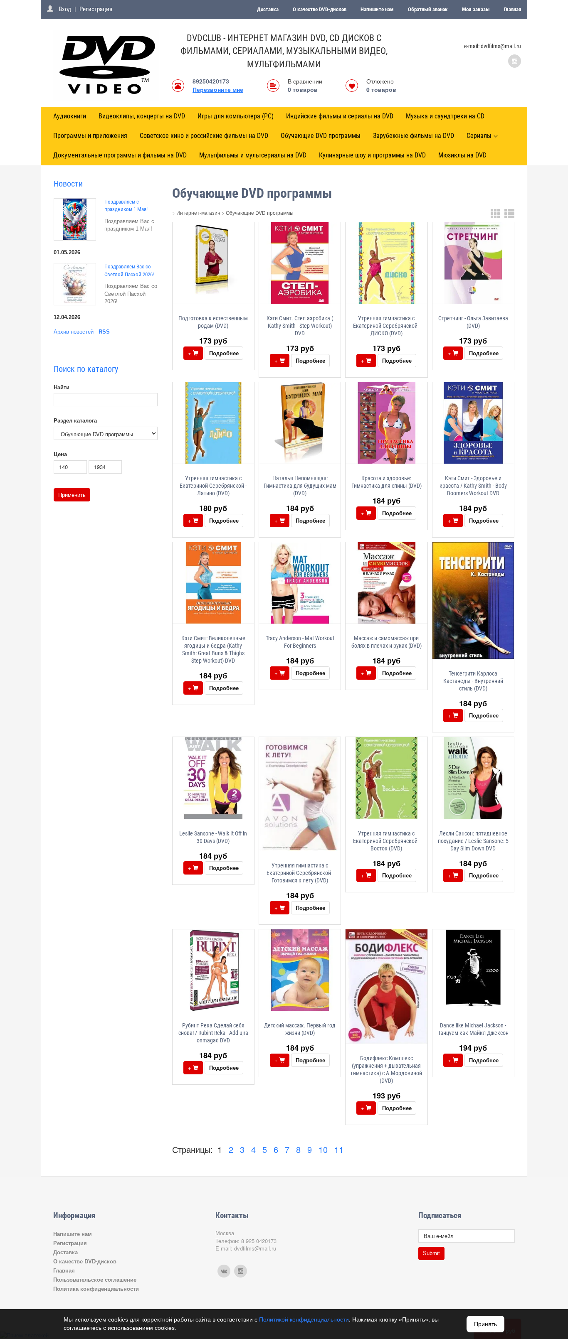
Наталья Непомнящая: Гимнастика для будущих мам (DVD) (300, 485)
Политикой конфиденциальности (304, 1319)
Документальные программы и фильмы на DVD (120, 155)
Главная (512, 9)
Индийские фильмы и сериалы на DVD (339, 116)
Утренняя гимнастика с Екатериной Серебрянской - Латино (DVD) (213, 485)
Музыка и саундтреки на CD (445, 116)
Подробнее (224, 353)
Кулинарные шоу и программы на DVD (372, 155)
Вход (65, 9)
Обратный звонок (428, 9)
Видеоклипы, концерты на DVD (142, 116)
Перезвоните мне (218, 89)
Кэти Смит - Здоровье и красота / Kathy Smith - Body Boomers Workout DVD (473, 485)
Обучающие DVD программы (321, 136)
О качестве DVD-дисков (319, 9)
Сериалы (479, 136)
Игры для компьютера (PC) (236, 116)
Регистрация (95, 9)
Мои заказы (476, 9)
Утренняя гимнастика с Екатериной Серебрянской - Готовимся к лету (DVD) (300, 873)
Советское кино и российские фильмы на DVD (204, 136)
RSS (104, 332)
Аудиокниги (69, 116)
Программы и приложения (90, 136)
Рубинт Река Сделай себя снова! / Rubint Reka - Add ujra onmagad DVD (213, 1033)
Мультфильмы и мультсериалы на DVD (252, 155)
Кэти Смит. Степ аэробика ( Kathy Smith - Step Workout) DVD (300, 326)
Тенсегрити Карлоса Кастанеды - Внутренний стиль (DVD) (473, 681)
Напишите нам (377, 9)
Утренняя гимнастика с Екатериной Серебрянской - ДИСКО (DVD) (386, 326)
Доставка (268, 9)
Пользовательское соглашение (94, 1279)
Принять (485, 1324)
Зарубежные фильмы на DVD (413, 136)
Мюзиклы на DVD (462, 155)
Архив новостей (74, 332)
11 (338, 1149)
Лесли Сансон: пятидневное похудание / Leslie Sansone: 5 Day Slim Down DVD (473, 841)
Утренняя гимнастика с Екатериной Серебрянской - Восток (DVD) (386, 841)
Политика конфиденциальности (96, 1288)
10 (323, 1149)
